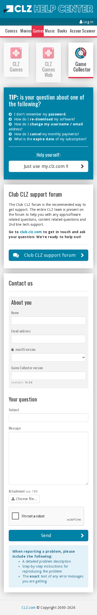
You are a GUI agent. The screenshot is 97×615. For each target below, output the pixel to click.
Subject (14, 409)
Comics (11, 31)
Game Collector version (27, 367)
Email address (21, 330)
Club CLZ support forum (50, 255)
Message (15, 428)
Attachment (23, 491)
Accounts (75, 31)
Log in (87, 22)
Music (50, 31)
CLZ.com (28, 608)
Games (38, 31)
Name (15, 312)
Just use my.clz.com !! (46, 166)
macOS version (24, 349)
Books (62, 31)
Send (46, 535)
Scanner (87, 31)
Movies (25, 31)
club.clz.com (31, 232)
